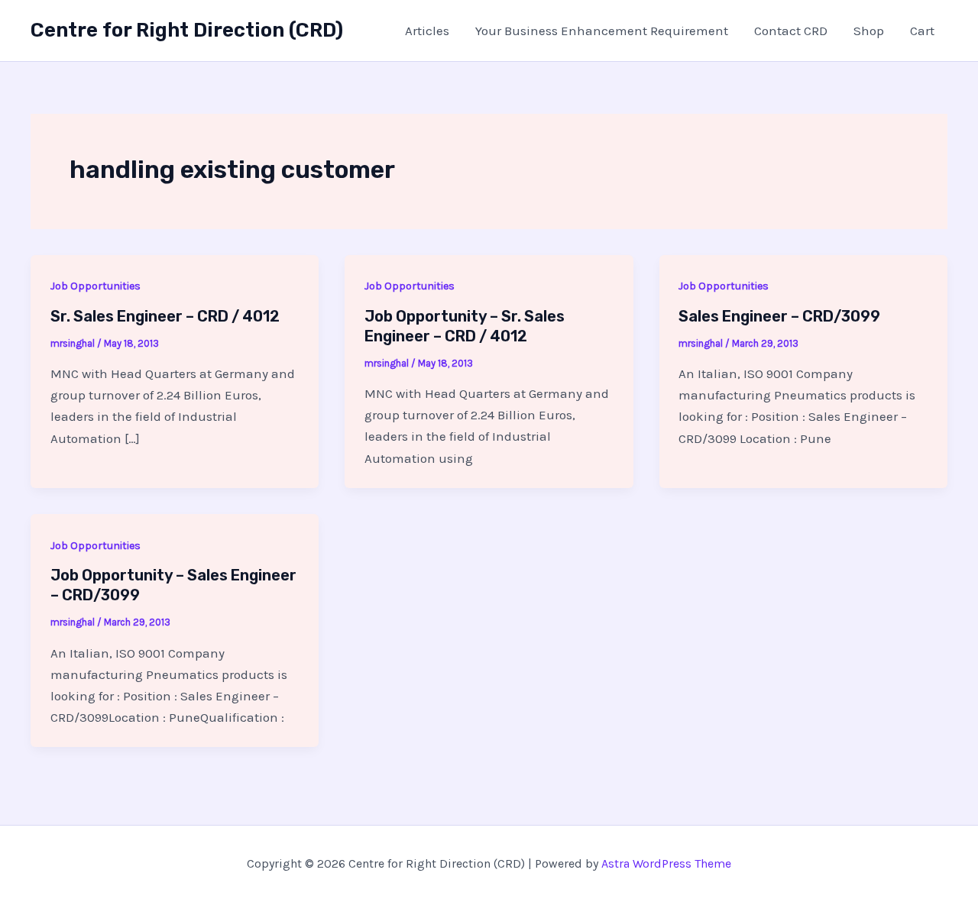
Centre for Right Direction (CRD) (187, 30)
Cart (922, 30)
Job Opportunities (95, 286)
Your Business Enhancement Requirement (601, 30)
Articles (427, 30)
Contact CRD (790, 30)
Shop (868, 30)
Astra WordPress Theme (666, 863)
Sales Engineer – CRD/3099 (779, 316)
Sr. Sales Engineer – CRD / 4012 (165, 316)
